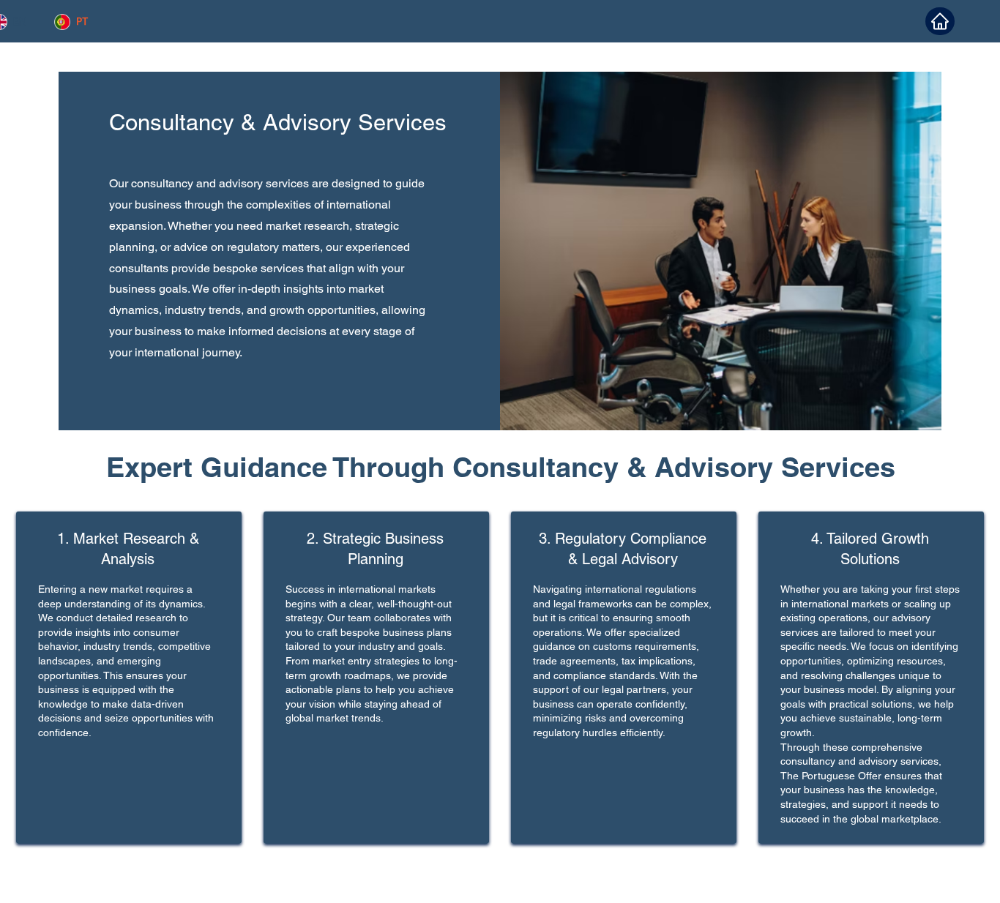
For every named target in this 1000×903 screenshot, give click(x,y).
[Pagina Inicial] (940, 21)
